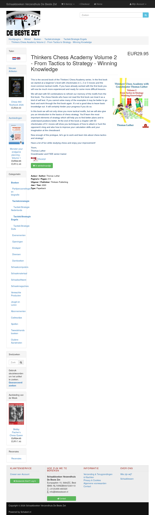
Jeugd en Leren (15, 303)
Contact (87, 486)
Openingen (17, 241)
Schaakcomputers (17, 266)
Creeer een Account (19, 474)
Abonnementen (17, 311)
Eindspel (15, 247)
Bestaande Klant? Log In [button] (25, 481)
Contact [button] (62, 498)
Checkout (84, 3)
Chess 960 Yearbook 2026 (16, 103)
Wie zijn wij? (126, 474)
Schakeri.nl (26, 511)
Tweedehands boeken (17, 332)
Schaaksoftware (17, 279)
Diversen (16, 254)
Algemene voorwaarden (95, 483)
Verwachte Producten (16, 294)
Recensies (16, 458)
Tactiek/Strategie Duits (17, 227)
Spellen (14, 323)
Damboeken (17, 260)
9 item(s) (68, 3)
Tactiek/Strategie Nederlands (17, 209)
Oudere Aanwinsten (16, 341)
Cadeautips (16, 317)
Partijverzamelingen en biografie (17, 191)
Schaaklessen (127, 478)
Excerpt (42, 158)
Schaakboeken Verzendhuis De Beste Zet (31, 4)
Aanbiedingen (15, 117)
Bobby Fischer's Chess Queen (16, 432)
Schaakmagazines (17, 286)
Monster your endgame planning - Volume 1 (16, 153)
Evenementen (17, 235)
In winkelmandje (43, 165)
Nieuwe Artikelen (13, 70)
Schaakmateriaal (17, 273)
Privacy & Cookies (92, 480)
